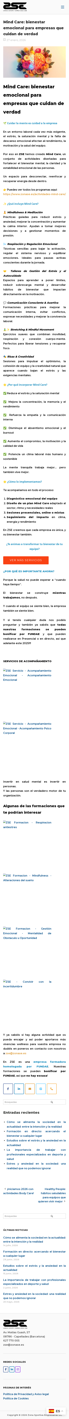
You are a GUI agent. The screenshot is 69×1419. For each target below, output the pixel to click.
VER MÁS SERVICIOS (26, 560)
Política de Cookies (16, 1398)
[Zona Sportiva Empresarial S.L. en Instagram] (17, 1369)
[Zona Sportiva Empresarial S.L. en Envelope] (30, 1089)
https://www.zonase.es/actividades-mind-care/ (34, 194)
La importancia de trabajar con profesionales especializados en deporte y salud (36, 1154)
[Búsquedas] (52, 1102)
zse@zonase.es (15, 1053)
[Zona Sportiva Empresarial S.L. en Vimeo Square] (41, 1089)
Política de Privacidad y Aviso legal (26, 1394)
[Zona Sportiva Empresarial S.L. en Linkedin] (19, 1089)
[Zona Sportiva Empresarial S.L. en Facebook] (8, 1089)
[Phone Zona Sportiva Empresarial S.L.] (52, 1089)
